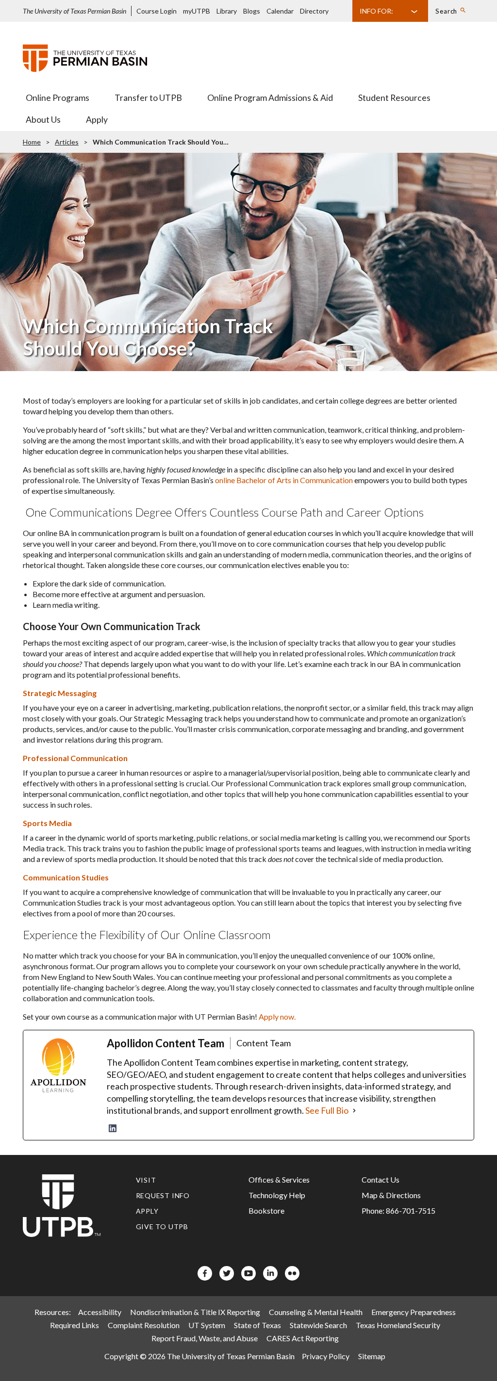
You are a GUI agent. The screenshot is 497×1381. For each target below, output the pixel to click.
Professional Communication (75, 758)
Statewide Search (318, 1325)
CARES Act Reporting (302, 1338)
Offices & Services (279, 1179)
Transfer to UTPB (148, 98)
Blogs (251, 11)
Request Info (163, 1195)
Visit (146, 1180)
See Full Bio (326, 1110)
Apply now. (277, 1016)
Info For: (376, 11)
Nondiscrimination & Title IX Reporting (195, 1311)
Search (446, 11)
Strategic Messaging (60, 693)
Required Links (74, 1325)
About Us (43, 119)
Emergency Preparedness (413, 1311)
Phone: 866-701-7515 (398, 1210)
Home (32, 142)
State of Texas (257, 1325)
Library (226, 11)
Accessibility (99, 1311)
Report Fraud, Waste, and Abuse (204, 1338)
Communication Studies (66, 877)
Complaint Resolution (144, 1325)
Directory (314, 11)
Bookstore (266, 1210)
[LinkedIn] (112, 1128)
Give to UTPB (162, 1226)
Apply (97, 119)
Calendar (280, 11)
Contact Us (380, 1179)
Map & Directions (391, 1195)
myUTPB (196, 11)
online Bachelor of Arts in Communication (284, 480)
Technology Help (276, 1195)
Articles (67, 142)
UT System (206, 1325)
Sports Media (47, 823)
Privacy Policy (325, 1356)
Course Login (156, 11)
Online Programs (57, 98)
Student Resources (394, 98)
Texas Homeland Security (398, 1325)
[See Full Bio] (354, 1111)
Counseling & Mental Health (316, 1311)
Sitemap (371, 1356)
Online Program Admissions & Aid (270, 98)
